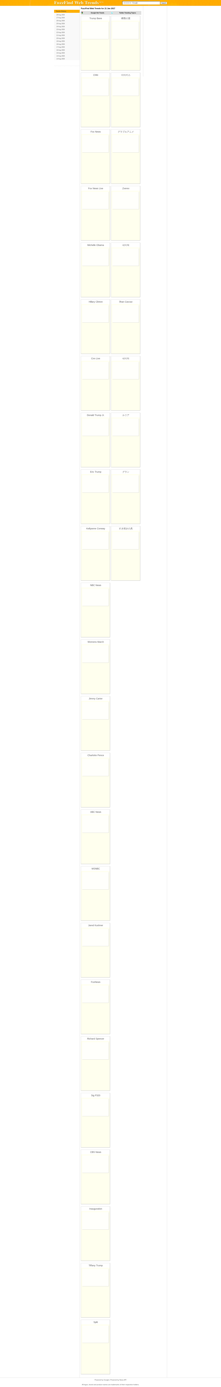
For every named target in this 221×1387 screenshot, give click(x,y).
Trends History (61, 11)
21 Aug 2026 (60, 35)
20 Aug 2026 (60, 38)
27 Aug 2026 (60, 18)
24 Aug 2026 (60, 26)
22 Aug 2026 (60, 32)
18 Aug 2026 (60, 44)
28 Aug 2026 (60, 15)
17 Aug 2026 (60, 47)
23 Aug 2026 (60, 29)
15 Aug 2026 (60, 53)
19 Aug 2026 (60, 41)
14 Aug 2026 (60, 56)
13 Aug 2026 (60, 59)
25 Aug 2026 (60, 23)
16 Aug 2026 (60, 50)
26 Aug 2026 (60, 21)
